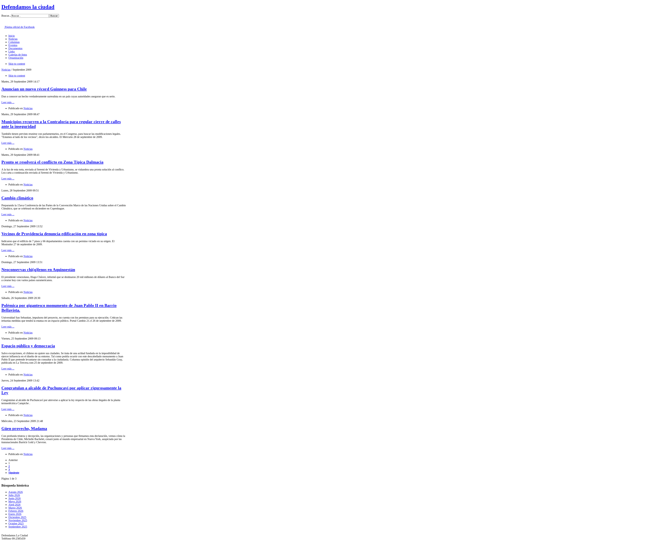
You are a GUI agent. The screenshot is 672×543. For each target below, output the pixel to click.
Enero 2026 (14, 514)
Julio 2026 (14, 495)
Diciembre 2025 (17, 517)
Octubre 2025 (16, 523)
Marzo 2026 (15, 507)
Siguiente (13, 472)
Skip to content (16, 63)
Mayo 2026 (14, 501)
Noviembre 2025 (17, 520)
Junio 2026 (14, 498)
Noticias (5, 69)
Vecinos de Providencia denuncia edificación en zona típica (54, 233)
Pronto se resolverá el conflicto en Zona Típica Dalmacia (52, 162)
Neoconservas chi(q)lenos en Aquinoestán (38, 269)
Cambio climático (17, 198)
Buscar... (6, 15)
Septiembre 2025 (17, 526)
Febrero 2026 (15, 510)
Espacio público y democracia (28, 346)
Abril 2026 (14, 504)
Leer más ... (7, 102)
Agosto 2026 (15, 492)
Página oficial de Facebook (19, 27)
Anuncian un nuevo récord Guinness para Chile (44, 89)
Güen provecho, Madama (24, 428)
